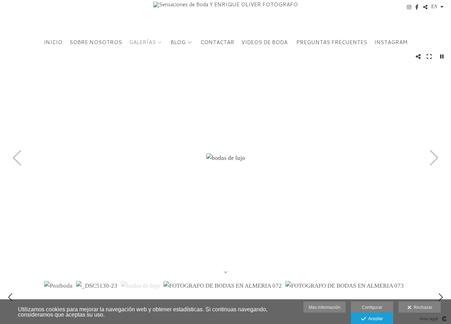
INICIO (53, 43)
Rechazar (422, 307)
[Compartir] (425, 7)
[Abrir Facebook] (417, 7)
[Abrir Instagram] (409, 7)
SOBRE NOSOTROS (95, 43)
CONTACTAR (217, 43)
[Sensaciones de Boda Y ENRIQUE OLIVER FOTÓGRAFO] (225, 17)
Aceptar (374, 318)
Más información (324, 307)
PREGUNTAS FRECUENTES (331, 43)
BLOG (178, 43)
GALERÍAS (142, 43)
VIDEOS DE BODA (264, 43)
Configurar (372, 307)
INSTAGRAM (391, 43)
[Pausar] (441, 56)
